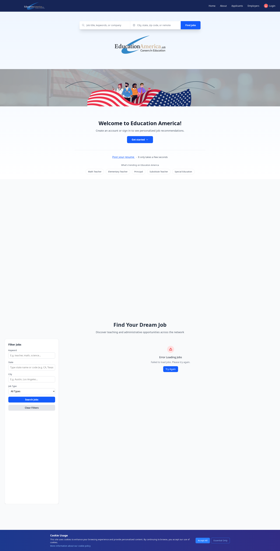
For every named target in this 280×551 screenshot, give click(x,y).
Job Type (12, 386)
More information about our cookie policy (70, 545)
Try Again (171, 369)
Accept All (203, 540)
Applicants (237, 5)
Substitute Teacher (159, 171)
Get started (138, 139)
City (10, 374)
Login (272, 5)
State (10, 362)
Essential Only (220, 540)
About (223, 5)
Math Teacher (95, 171)
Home (212, 5)
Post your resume (123, 157)
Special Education (183, 171)
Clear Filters (32, 407)
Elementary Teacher (118, 171)
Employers (253, 5)
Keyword (12, 350)
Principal (138, 171)
